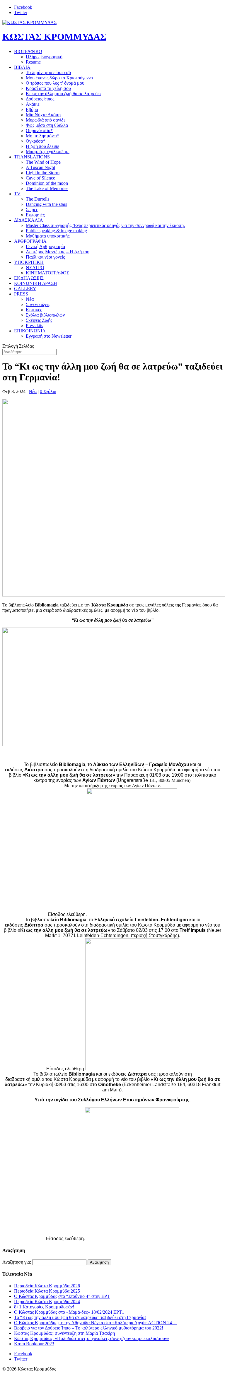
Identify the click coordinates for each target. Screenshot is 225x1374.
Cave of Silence (40, 177)
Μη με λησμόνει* (42, 135)
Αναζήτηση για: (16, 1262)
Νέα (30, 299)
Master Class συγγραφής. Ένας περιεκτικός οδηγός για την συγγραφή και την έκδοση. (105, 225)
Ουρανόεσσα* (39, 130)
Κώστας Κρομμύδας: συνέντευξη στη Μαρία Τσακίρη (64, 1333)
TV (17, 193)
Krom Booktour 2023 (34, 1343)
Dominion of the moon (47, 183)
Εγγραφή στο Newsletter (48, 336)
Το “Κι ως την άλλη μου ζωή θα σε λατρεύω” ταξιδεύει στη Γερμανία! (80, 1317)
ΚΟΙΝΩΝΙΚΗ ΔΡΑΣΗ (35, 283)
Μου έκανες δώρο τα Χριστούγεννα (59, 77)
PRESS (21, 293)
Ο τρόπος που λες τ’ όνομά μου (55, 83)
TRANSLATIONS (32, 156)
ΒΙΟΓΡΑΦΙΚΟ (28, 51)
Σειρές (32, 209)
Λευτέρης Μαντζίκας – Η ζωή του (57, 251)
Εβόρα (32, 109)
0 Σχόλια (48, 391)
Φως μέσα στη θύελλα (47, 125)
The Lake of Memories (47, 188)
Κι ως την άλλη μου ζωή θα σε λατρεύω (63, 93)
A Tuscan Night (40, 167)
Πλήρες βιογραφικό (44, 56)
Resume (33, 61)
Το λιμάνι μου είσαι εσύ (48, 72)
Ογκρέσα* (35, 141)
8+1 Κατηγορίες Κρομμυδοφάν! (44, 1306)
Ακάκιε (33, 104)
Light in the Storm (42, 172)
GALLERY (25, 288)
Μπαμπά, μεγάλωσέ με (47, 151)
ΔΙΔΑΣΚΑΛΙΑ (28, 220)
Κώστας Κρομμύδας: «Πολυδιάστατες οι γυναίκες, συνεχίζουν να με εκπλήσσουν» (91, 1338)
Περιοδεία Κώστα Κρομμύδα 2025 (47, 1290)
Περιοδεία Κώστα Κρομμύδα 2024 (47, 1301)
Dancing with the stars (46, 204)
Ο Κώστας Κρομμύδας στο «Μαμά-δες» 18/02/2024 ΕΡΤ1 (69, 1312)
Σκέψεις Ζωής (39, 320)
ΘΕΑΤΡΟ (35, 267)
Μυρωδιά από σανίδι (45, 119)
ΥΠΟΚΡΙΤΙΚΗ (29, 262)
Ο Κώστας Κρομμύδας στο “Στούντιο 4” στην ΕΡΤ (62, 1296)
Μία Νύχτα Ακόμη (43, 114)
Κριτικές (34, 309)
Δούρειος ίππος (40, 98)
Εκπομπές (35, 214)
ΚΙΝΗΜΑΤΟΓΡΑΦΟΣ (47, 272)
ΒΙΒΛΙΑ (22, 67)
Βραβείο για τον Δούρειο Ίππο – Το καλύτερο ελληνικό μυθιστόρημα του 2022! (88, 1327)
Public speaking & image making (56, 230)
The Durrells (37, 198)
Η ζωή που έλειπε (42, 146)
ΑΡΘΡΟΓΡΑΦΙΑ (30, 241)
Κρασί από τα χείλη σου (48, 88)
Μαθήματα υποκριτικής (47, 235)
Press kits (34, 325)
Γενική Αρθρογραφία (45, 246)
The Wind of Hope (43, 162)
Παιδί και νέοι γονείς (45, 256)
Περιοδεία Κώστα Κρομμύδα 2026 (47, 1285)
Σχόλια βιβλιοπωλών (45, 314)
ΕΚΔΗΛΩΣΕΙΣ (29, 278)
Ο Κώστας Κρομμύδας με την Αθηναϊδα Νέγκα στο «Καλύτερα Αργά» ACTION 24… (95, 1322)
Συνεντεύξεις (38, 304)
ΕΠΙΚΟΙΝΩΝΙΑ (30, 330)
